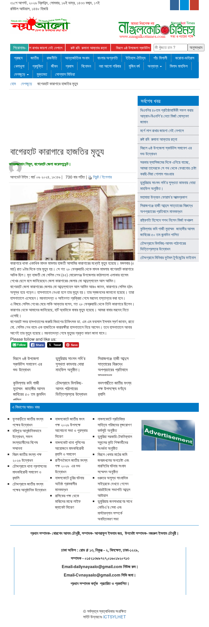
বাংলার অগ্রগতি (107, 58)
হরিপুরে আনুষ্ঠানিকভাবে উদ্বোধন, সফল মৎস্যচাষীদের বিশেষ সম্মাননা (26, 439)
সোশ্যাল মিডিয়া (65, 74)
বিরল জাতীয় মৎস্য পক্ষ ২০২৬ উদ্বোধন (27, 457)
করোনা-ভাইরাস (184, 58)
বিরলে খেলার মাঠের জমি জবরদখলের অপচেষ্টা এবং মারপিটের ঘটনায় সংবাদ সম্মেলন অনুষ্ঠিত (113, 463)
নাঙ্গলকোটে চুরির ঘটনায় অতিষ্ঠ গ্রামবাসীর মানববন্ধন (69, 483)
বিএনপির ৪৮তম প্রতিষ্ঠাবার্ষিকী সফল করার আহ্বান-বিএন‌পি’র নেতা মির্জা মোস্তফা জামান (166, 116)
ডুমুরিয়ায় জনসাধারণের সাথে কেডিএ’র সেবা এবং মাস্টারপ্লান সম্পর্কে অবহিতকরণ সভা (115, 510)
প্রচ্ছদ (18, 58)
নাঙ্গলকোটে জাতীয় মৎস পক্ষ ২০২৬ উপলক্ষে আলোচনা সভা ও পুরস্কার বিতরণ (71, 427)
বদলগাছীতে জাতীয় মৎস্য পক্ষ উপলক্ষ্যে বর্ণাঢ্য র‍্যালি (114, 388)
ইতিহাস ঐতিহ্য (136, 58)
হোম (13, 83)
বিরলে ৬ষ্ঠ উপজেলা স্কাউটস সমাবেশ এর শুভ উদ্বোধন (139, 47)
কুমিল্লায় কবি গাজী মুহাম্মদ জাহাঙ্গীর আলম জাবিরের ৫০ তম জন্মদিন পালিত (29, 391)
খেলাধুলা (19, 66)
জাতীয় (35, 58)
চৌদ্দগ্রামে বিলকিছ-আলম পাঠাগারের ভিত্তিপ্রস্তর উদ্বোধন (71, 388)
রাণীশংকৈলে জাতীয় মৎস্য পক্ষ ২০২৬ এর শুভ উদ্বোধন (71, 466)
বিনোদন (86, 66)
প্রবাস (69, 66)
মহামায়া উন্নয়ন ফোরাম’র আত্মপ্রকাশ (164, 197)
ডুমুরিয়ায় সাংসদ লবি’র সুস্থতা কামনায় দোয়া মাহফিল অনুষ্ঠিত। (70, 363)
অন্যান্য (153, 66)
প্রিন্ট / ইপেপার (102, 177)
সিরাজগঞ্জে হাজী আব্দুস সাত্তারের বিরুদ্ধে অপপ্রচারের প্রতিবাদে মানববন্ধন (113, 366)
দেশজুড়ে (20, 74)
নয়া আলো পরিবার (110, 66)
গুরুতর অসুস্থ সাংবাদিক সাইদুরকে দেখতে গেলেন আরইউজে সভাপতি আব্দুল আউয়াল (114, 486)
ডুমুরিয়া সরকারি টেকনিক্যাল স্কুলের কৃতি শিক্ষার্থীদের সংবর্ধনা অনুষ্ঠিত (115, 442)
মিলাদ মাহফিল (179, 66)
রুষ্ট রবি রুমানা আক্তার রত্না (80, 47)
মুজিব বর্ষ (134, 66)
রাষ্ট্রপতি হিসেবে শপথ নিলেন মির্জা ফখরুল (166, 220)
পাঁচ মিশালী (160, 58)
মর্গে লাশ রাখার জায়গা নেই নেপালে (33, 47)
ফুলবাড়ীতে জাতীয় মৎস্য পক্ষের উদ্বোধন (27, 422)
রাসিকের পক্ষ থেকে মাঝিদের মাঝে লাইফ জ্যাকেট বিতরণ (68, 501)
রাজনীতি (52, 58)
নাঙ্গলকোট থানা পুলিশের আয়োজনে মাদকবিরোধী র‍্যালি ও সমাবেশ (70, 448)
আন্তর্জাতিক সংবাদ (77, 58)
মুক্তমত (42, 74)
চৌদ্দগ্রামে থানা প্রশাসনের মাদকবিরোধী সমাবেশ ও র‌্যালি (29, 472)
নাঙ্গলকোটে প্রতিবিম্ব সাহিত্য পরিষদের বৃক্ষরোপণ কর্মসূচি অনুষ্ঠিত (115, 424)
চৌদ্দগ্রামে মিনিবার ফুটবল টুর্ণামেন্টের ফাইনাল (168, 257)
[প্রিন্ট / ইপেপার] (90, 177)
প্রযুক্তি (37, 66)
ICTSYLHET (114, 617)
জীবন (54, 66)
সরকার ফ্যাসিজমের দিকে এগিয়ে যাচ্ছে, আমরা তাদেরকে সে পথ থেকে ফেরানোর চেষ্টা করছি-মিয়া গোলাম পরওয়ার (168, 168)
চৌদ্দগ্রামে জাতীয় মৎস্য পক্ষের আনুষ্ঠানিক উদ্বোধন (29, 487)
